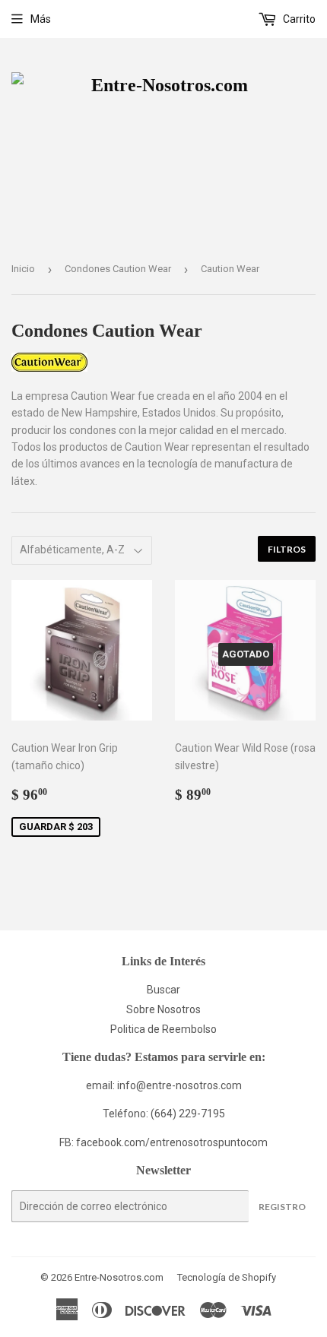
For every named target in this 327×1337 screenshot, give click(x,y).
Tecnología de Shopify (226, 1277)
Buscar (163, 990)
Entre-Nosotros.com (119, 1277)
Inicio (23, 268)
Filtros (287, 549)
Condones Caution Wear (118, 268)
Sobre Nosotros (163, 1009)
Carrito (298, 19)
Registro (282, 1206)
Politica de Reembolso (163, 1029)
